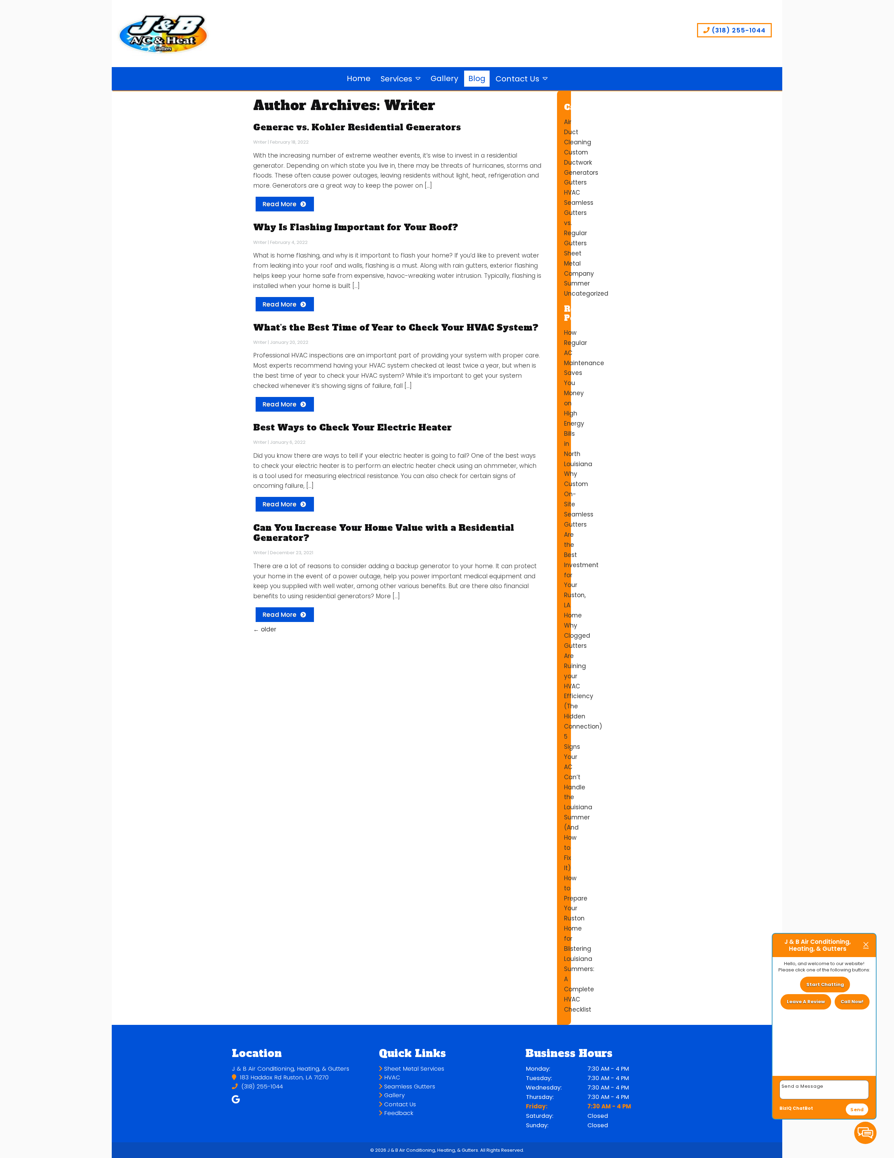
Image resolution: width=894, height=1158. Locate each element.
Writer (260, 142)
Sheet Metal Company (579, 263)
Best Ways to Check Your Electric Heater (352, 427)
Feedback (397, 1113)
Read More (280, 204)
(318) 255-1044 (737, 30)
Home (359, 78)
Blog (476, 78)
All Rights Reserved (501, 1150)
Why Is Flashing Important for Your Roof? (355, 227)
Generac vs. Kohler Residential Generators (357, 127)
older (264, 629)
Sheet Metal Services (413, 1069)
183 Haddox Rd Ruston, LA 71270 (283, 1077)
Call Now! (852, 1001)
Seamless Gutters (408, 1087)
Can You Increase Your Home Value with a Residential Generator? (383, 533)
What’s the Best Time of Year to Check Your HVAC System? (395, 327)
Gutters (575, 182)
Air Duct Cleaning (577, 132)
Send (857, 1109)
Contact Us (517, 78)
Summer (577, 283)
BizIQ (785, 1108)
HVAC (572, 192)
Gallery (444, 78)
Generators (581, 172)
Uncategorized (586, 293)
